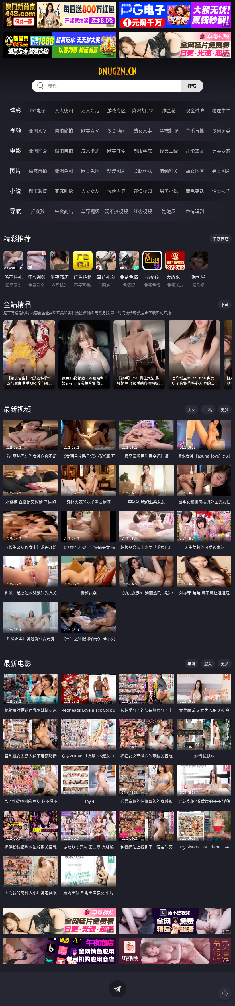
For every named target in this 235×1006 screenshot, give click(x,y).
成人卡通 (90, 151)
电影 (15, 151)
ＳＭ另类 (221, 131)
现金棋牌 (195, 110)
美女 (191, 409)
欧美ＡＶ (90, 131)
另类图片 (221, 171)
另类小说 (169, 191)
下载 (225, 304)
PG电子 (38, 110)
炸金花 (169, 110)
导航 (15, 211)
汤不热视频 (116, 211)
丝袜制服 (169, 131)
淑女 (208, 663)
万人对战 (90, 110)
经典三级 (169, 151)
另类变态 (221, 151)
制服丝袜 (143, 151)
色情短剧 (195, 211)
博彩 (15, 110)
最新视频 (17, 409)
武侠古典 (116, 191)
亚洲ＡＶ (38, 131)
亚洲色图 (64, 171)
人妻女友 (90, 191)
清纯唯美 (169, 171)
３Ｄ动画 (116, 131)
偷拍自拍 (64, 151)
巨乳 (208, 409)
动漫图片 (116, 171)
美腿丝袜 (143, 171)
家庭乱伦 (64, 191)
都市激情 (38, 191)
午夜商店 (64, 211)
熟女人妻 (143, 131)
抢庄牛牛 (221, 110)
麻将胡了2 (142, 110)
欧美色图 (90, 171)
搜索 (192, 86)
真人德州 (64, 110)
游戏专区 (116, 110)
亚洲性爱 (38, 151)
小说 (15, 191)
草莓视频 (90, 211)
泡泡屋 (169, 211)
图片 (15, 171)
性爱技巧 (221, 191)
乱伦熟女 (195, 151)
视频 (15, 131)
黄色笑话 (195, 191)
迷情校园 (143, 191)
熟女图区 (195, 171)
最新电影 (17, 663)
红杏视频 (143, 211)
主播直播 (195, 131)
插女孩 (38, 211)
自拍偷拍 (64, 131)
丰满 (191, 663)
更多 (225, 409)
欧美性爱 (116, 151)
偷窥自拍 (38, 171)
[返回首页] (225, 993)
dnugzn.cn (117, 71)
